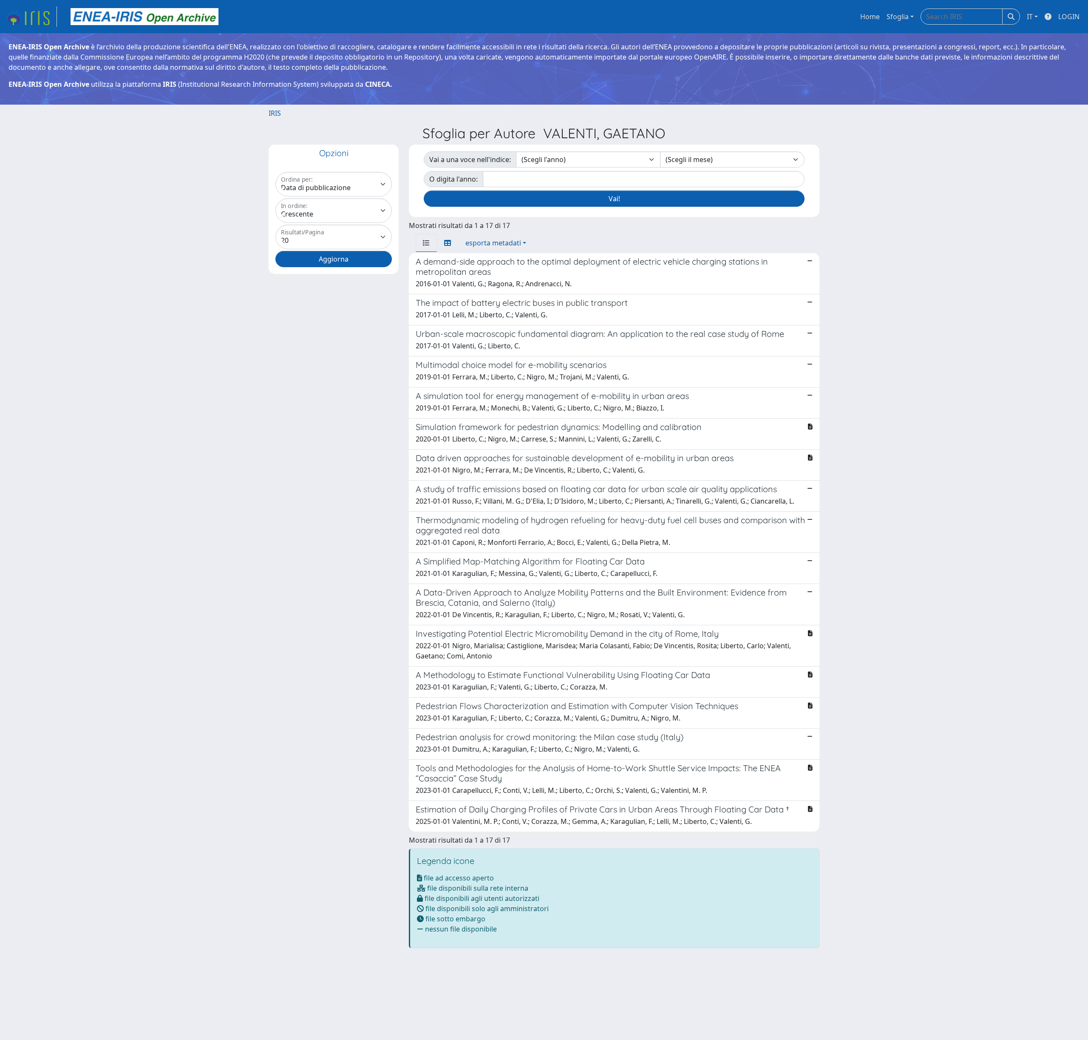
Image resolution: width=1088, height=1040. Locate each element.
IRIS (275, 113)
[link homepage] (31, 16)
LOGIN (1069, 16)
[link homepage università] (144, 16)
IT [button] (1030, 16)
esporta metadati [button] (493, 243)
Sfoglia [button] (898, 16)
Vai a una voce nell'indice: (470, 159)
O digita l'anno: (453, 179)
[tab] (426, 243)
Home (870, 16)
